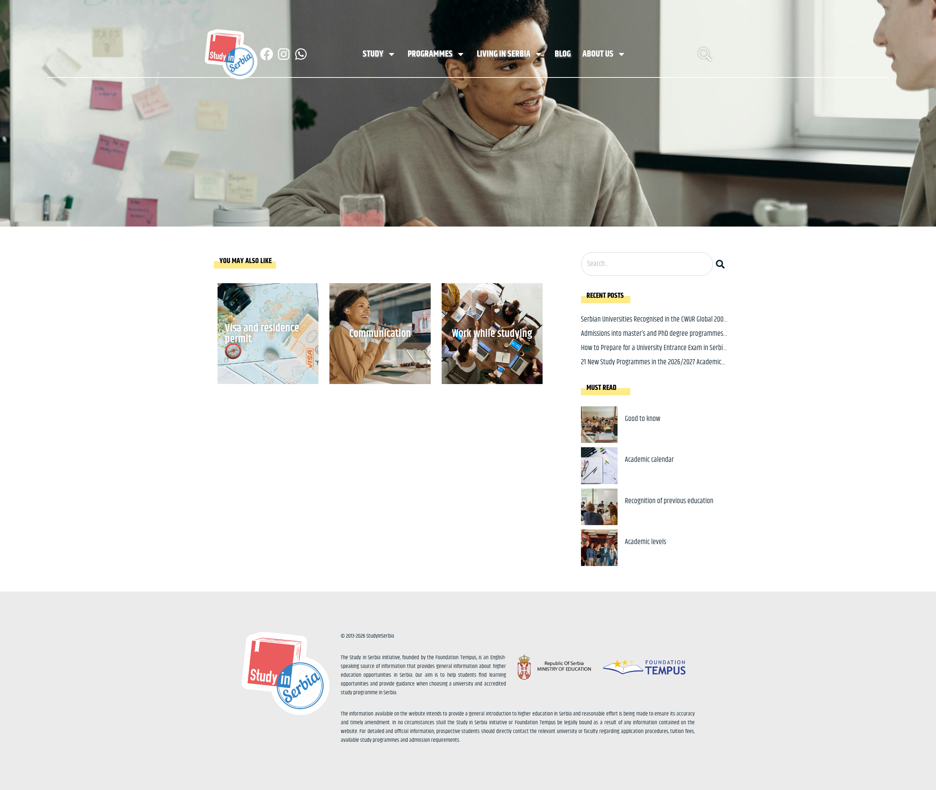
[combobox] (647, 264)
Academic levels (645, 542)
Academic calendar (649, 460)
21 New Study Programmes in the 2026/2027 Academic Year (651, 368)
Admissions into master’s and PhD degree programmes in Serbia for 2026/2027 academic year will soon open (652, 339)
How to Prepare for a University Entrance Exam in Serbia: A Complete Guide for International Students (654, 353)
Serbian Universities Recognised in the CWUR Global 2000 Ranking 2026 (654, 325)
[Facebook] (266, 54)
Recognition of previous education (669, 501)
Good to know (642, 419)
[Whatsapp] (300, 54)
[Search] (722, 264)
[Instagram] (283, 54)
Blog (563, 54)
